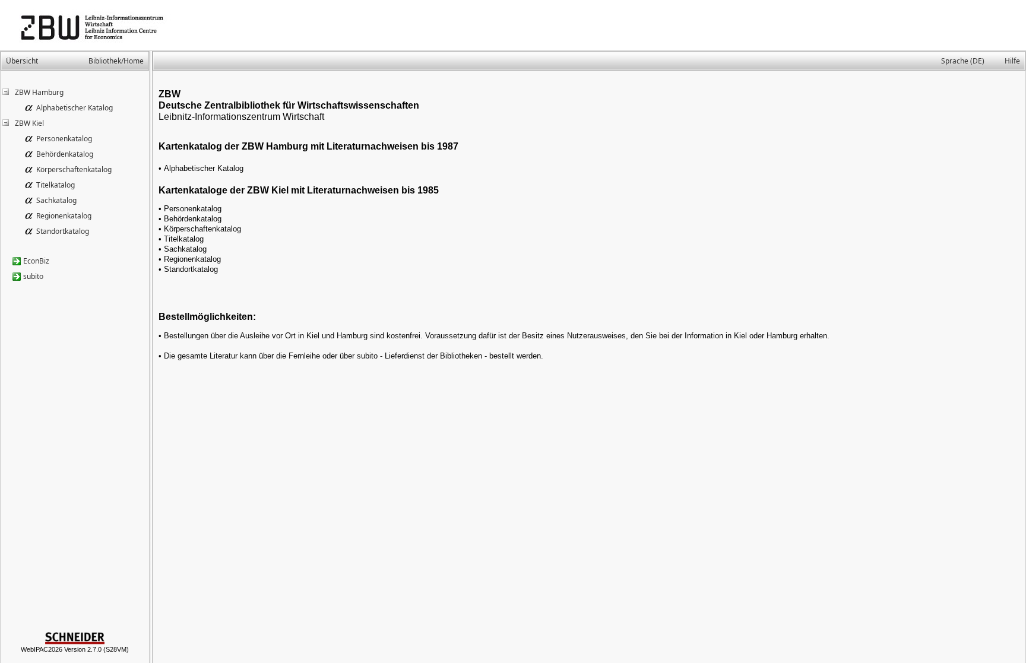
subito (33, 276)
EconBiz (36, 261)
